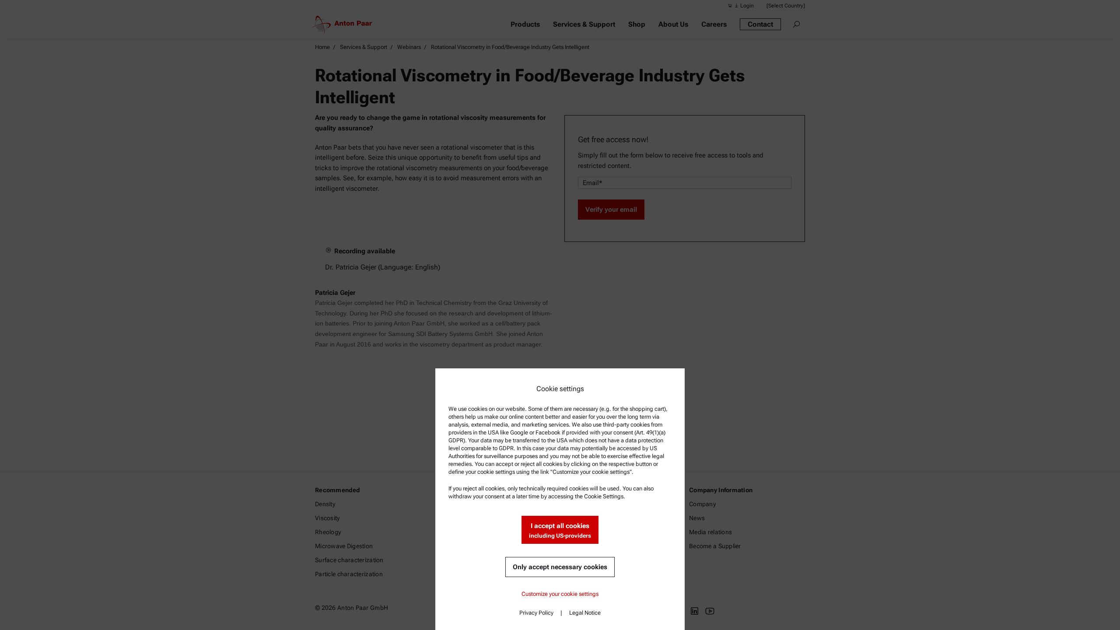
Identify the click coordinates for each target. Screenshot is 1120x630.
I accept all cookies (560, 530)
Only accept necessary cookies (560, 567)
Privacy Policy (536, 612)
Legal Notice (585, 612)
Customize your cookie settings (560, 594)
